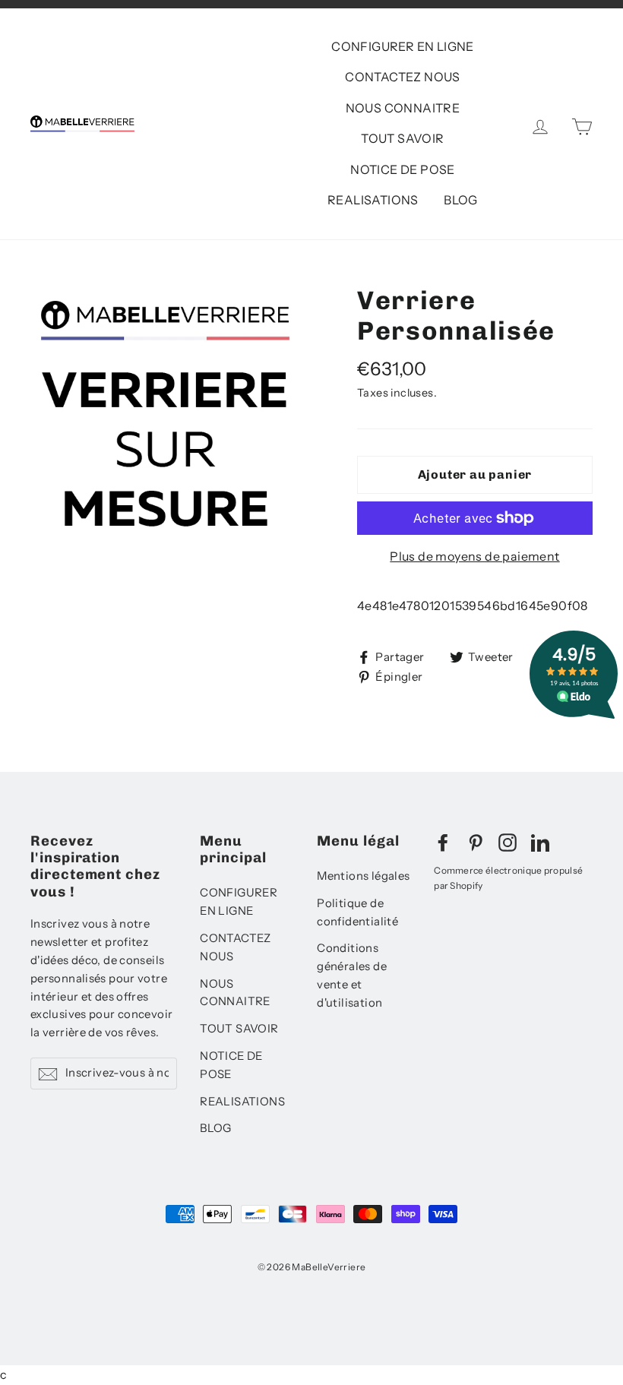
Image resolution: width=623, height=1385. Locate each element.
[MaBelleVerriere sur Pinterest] (475, 842)
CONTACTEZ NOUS (402, 76)
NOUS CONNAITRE (403, 107)
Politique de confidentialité (357, 912)
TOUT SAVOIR (402, 138)
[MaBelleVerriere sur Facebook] (443, 842)
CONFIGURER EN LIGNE (402, 46)
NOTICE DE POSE (402, 169)
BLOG (461, 199)
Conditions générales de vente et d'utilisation (352, 975)
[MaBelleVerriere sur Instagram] (507, 842)
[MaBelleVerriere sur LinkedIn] (540, 842)
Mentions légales (363, 876)
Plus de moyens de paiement (474, 556)
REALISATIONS (373, 199)
